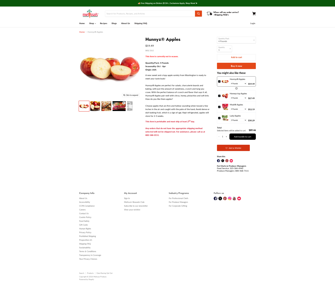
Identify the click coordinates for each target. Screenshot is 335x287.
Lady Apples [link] (235, 115)
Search (81, 273)
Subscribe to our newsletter (136, 206)
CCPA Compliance (87, 206)
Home (82, 23)
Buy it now (236, 65)
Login (252, 23)
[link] (225, 81)
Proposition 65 (85, 240)
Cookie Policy (85, 217)
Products (90, 273)
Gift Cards (83, 225)
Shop (91, 23)
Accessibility (84, 202)
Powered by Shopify (86, 279)
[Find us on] (231, 161)
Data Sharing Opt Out (105, 273)
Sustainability (85, 247)
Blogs (114, 23)
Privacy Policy (85, 232)
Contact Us (84, 213)
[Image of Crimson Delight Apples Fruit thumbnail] (106, 106)
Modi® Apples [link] (236, 104)
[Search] (198, 14)
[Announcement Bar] (167, 3)
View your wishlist (132, 209)
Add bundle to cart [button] (242, 136)
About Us (125, 23)
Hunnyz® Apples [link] (237, 79)
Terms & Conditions (87, 251)
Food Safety (84, 221)
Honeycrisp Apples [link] (238, 93)
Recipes (103, 23)
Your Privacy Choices (88, 259)
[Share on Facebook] (218, 160)
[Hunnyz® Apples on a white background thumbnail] (84, 106)
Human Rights (85, 228)
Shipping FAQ (140, 23)
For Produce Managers (178, 202)
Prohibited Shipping (87, 236)
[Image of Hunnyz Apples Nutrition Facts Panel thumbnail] (130, 106)
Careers (82, 209)
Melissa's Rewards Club (134, 202)
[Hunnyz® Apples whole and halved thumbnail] (95, 106)
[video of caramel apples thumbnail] (119, 106)
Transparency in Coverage (90, 255)
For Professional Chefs (178, 198)
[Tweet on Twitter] (222, 160)
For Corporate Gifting (178, 206)
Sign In (127, 198)
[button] (219, 137)
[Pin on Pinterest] (226, 160)
